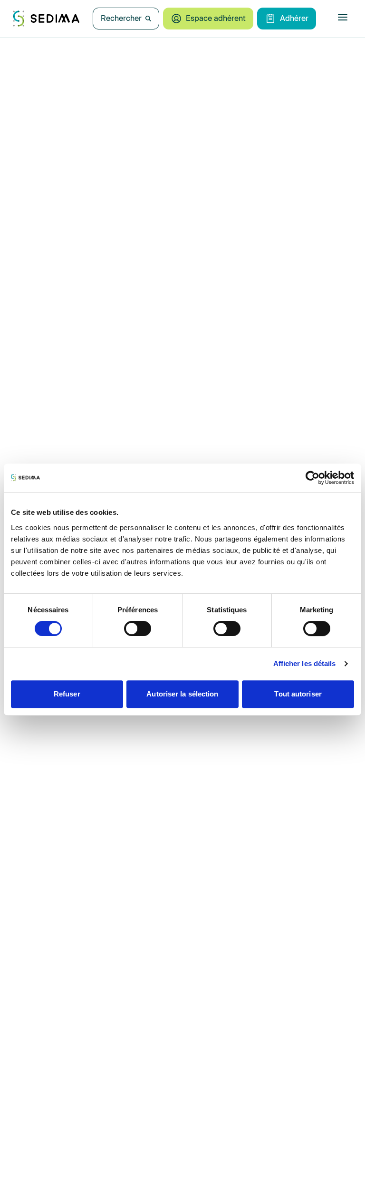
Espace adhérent (216, 18)
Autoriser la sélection (182, 694)
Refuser (67, 694)
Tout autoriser (297, 694)
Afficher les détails (304, 663)
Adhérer (294, 18)
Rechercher (121, 18)
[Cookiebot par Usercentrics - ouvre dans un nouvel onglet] (312, 478)
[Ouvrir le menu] (342, 17)
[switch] (137, 628)
